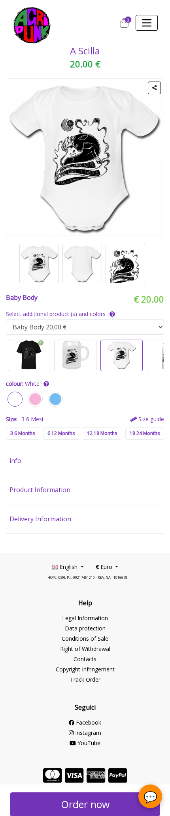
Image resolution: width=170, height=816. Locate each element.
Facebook (87, 722)
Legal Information (85, 618)
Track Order (85, 679)
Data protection (85, 628)
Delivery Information (40, 519)
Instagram (87, 732)
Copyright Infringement (85, 669)
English (68, 567)
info (15, 460)
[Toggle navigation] (147, 23)
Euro (105, 567)
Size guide (150, 419)
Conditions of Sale (85, 638)
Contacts (85, 659)
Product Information (39, 489)
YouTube (88, 743)
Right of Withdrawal (85, 648)
